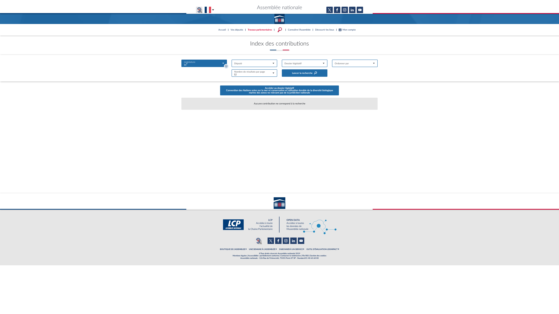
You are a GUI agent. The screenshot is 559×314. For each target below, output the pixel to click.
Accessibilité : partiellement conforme (263, 256)
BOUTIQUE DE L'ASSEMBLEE (232, 249)
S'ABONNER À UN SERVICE (291, 249)
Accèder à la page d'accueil (279, 18)
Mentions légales (240, 256)
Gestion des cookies (318, 256)
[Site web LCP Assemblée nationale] (250, 225)
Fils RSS (305, 256)
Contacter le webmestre (291, 256)
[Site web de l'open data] (309, 225)
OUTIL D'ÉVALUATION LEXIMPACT (322, 249)
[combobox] (204, 63)
